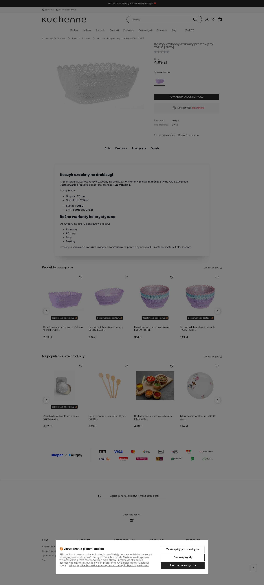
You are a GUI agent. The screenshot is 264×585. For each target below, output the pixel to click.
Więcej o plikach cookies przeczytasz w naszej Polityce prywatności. (109, 565)
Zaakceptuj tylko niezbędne (183, 549)
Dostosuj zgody (183, 557)
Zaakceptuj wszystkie (183, 565)
